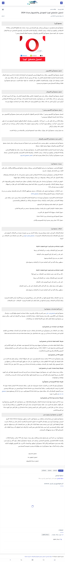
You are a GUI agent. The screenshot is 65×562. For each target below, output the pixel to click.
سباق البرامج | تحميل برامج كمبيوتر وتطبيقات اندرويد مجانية (38, 556)
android (52, 9)
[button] (54, 560)
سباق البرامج (60, 478)
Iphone (49, 470)
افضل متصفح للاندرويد (26, 155)
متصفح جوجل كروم (29, 236)
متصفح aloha (34, 194)
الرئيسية (60, 9)
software (44, 470)
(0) (2, 16)
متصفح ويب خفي (50, 313)
